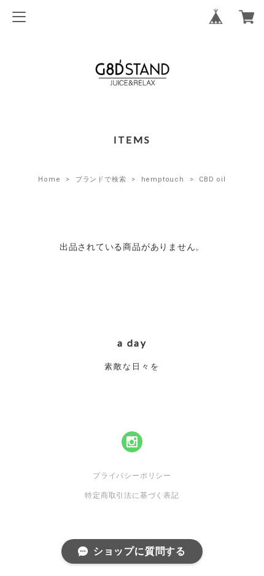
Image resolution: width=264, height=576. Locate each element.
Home (49, 179)
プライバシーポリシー (132, 475)
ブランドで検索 (101, 179)
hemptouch (162, 179)
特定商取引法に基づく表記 (132, 495)
